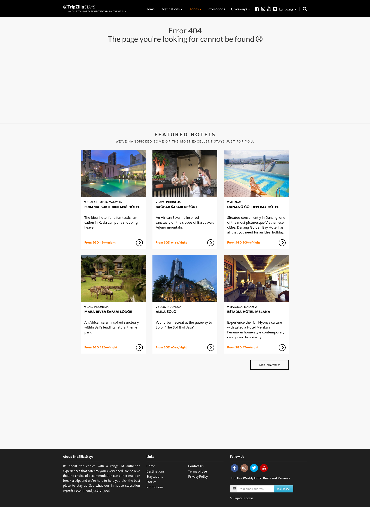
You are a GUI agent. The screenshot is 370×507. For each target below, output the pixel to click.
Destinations (170, 9)
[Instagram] (264, 9)
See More (268, 365)
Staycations (154, 476)
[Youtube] (270, 9)
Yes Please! (284, 489)
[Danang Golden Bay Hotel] (256, 173)
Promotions (216, 9)
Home (150, 9)
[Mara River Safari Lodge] (113, 278)
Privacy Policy (198, 476)
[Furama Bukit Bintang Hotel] (113, 173)
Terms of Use (197, 471)
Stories (193, 9)
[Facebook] (258, 9)
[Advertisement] (185, 83)
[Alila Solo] (184, 278)
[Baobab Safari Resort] (184, 173)
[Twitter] (276, 9)
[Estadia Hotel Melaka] (256, 278)
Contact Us (196, 466)
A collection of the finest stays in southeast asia (97, 11)
